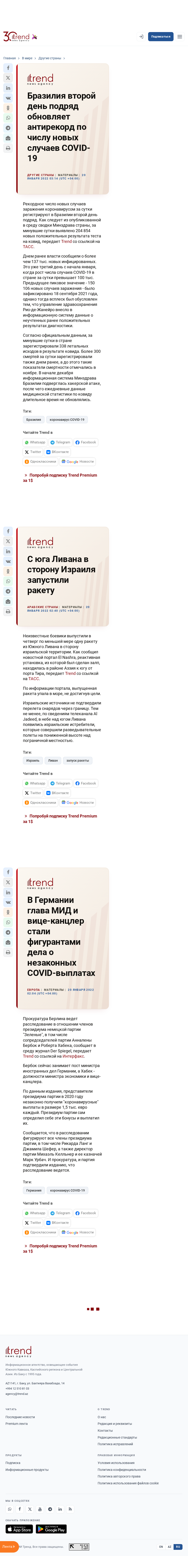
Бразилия (33, 419)
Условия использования (116, 1463)
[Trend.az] (20, 37)
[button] (8, 68)
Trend (67, 241)
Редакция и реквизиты (115, 1424)
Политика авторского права (119, 1476)
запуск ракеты (77, 760)
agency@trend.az (17, 1394)
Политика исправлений (115, 1444)
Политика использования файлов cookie (128, 1483)
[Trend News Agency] (18, 1352)
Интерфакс (73, 1056)
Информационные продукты (27, 1470)
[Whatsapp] (10, 1509)
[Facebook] (20, 1509)
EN (161, 1546)
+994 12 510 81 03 (17, 1388)
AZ (169, 1546)
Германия (33, 1190)
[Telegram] (50, 1509)
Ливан (53, 760)
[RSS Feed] (70, 1509)
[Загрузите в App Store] (19, 1529)
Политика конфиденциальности (122, 1470)
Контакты (105, 1430)
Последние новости (20, 1417)
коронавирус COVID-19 (67, 419)
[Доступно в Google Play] (51, 1529)
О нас (102, 1417)
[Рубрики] (180, 36)
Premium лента (17, 1424)
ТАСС (28, 246)
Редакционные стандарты (117, 1437)
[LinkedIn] (60, 1509)
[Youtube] (40, 1509)
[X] (30, 1509)
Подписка (13, 1463)
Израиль (32, 760)
